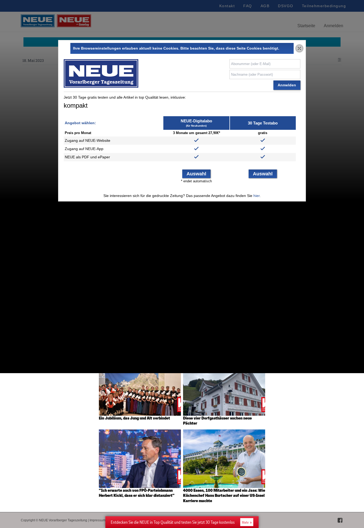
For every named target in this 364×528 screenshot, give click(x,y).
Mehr (245, 522)
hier (256, 196)
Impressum (98, 520)
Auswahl (196, 173)
